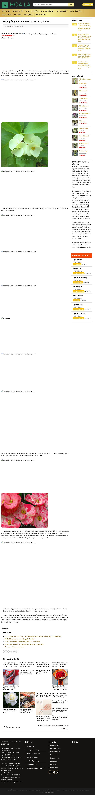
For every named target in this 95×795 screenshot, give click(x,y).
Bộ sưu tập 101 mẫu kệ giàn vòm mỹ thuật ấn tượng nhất (24, 644)
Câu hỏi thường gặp (32, 757)
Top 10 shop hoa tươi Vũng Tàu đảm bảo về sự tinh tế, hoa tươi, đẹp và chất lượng (33, 636)
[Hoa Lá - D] (16, 4)
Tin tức (5, 19)
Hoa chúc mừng (76, 11)
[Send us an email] (53, 772)
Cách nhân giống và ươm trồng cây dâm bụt (20, 639)
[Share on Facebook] (4, 651)
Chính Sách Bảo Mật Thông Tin (36, 768)
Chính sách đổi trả (32, 764)
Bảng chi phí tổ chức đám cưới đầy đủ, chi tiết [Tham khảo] (84, 56)
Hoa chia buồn (61, 11)
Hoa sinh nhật (17, 11)
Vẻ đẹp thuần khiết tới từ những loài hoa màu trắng (22, 642)
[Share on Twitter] (7, 651)
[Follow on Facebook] (50, 772)
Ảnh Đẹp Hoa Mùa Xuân (13, 727)
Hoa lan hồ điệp (47, 11)
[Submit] (71, 4)
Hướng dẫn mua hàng (33, 750)
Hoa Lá (21, 26)
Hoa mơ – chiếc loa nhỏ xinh (14, 647)
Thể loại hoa (40, 15)
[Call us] (57, 772)
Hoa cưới (17, 15)
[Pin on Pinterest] (14, 651)
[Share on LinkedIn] (17, 651)
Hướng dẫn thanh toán (33, 753)
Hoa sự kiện (28, 15)
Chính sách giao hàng (33, 761)
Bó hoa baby (7, 15)
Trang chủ (6, 11)
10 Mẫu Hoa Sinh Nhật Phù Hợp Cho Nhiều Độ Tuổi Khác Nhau (84, 47)
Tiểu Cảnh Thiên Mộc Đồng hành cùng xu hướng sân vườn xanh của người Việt (84, 65)
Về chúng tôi (30, 746)
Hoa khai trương (32, 11)
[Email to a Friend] (10, 651)
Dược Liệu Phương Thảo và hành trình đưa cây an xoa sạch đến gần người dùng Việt (84, 27)
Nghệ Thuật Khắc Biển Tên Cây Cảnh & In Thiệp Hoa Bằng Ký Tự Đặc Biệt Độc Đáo (84, 38)
